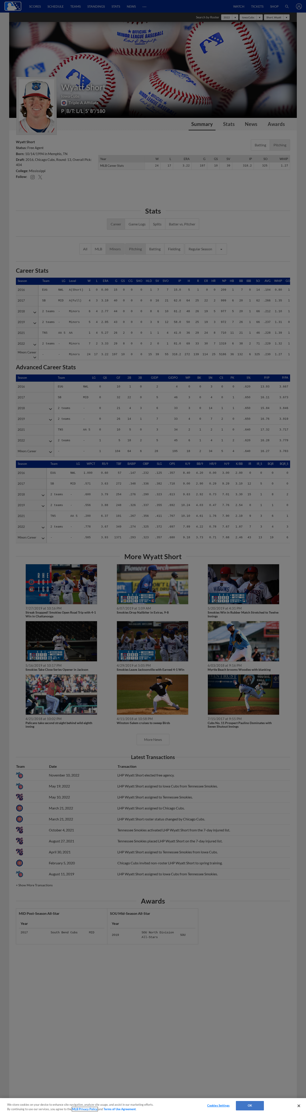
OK (250, 1105)
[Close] (299, 1106)
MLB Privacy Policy (84, 1109)
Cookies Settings (218, 1105)
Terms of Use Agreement (119, 1109)
